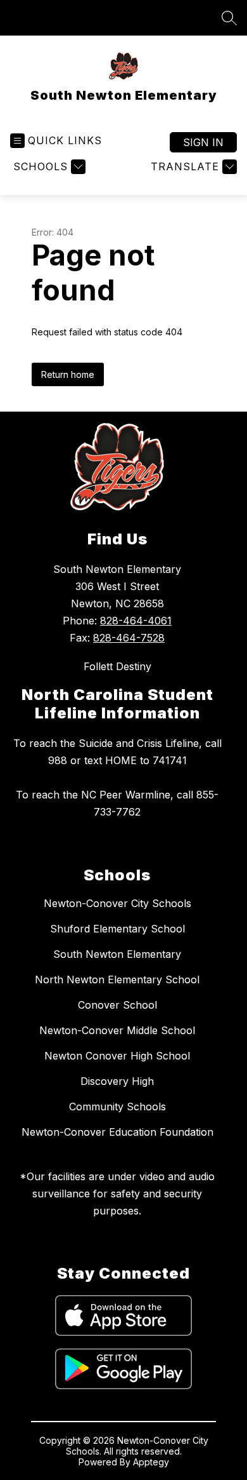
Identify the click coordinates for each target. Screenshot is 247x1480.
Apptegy (151, 1461)
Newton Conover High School (117, 1055)
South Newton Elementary (117, 954)
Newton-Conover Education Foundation (117, 1132)
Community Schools (117, 1106)
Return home (67, 374)
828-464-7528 (129, 637)
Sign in (203, 142)
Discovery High (117, 1081)
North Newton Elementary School (117, 979)
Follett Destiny (117, 666)
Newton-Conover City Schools (117, 903)
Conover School (117, 1005)
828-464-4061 (136, 620)
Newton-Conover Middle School (117, 1030)
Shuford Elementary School (117, 928)
